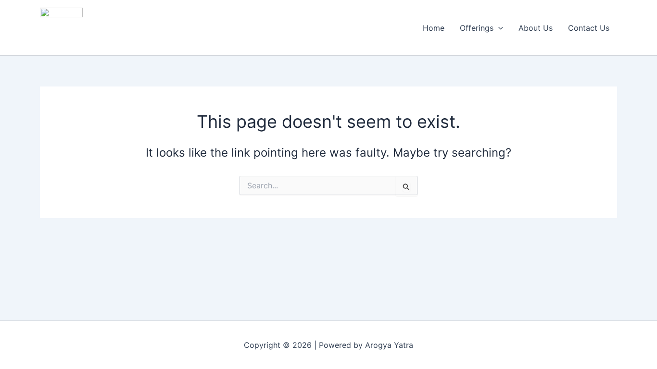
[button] (498, 28)
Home (433, 28)
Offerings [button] (476, 28)
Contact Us (588, 28)
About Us (535, 28)
